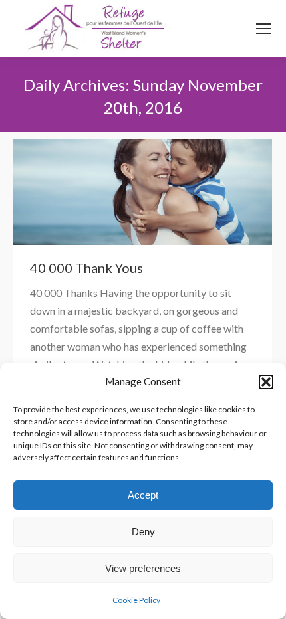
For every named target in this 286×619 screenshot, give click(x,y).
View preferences (143, 568)
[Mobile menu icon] (263, 28)
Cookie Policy (136, 600)
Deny (143, 531)
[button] (266, 382)
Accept (143, 495)
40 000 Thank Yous (86, 268)
